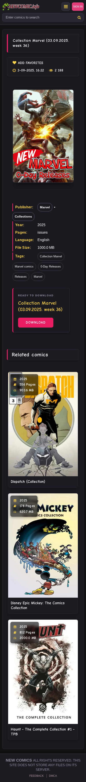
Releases (21, 276)
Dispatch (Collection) (28, 482)
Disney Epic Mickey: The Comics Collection (38, 605)
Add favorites (30, 63)
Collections (23, 216)
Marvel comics (24, 266)
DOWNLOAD (36, 322)
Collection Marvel (51, 256)
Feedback (36, 775)
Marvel (45, 207)
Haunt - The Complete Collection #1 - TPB (43, 731)
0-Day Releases (51, 266)
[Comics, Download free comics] (28, 6)
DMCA (53, 775)
